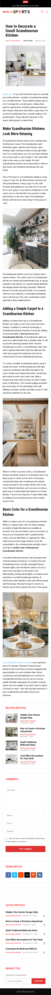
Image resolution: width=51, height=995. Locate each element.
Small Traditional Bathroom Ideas (28, 743)
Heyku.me (7, 94)
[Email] (27, 875)
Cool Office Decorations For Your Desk (25, 6)
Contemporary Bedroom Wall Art (21, 948)
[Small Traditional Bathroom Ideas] (12, 745)
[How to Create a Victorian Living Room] (12, 732)
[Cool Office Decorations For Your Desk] (12, 759)
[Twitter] (14, 875)
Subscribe (38, 981)
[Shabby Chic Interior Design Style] (12, 718)
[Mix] (33, 875)
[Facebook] (8, 875)
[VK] (39, 875)
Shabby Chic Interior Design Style (30, 716)
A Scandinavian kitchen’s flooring (17, 662)
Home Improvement (13, 41)
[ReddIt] (21, 875)
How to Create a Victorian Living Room (32, 730)
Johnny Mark (28, 41)
